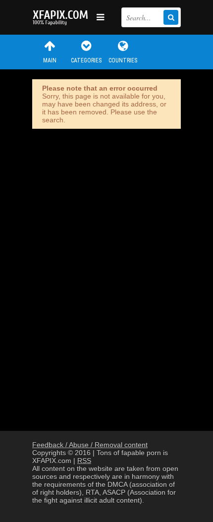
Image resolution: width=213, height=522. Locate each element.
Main (49, 60)
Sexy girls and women (62, 17)
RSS (84, 461)
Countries (122, 60)
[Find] (170, 17)
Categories (86, 60)
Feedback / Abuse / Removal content (90, 445)
